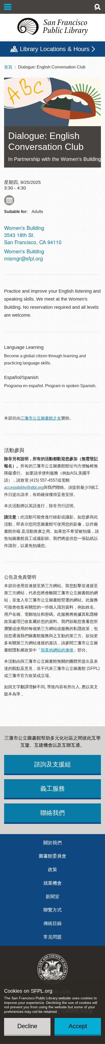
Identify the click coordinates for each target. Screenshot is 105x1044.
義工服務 (52, 788)
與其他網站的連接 (57, 650)
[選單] (8, 7)
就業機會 (52, 883)
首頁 (8, 67)
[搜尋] (97, 7)
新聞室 (52, 896)
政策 (52, 869)
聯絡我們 (52, 812)
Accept (78, 1026)
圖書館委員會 (52, 856)
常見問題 (52, 937)
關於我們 (52, 842)
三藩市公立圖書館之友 (40, 418)
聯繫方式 (52, 909)
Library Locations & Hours (54, 48)
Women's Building (24, 251)
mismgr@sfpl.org (23, 258)
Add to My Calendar (9, 200)
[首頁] (52, 26)
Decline (27, 1026)
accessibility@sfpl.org (24, 487)
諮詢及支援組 (52, 764)
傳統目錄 (52, 923)
